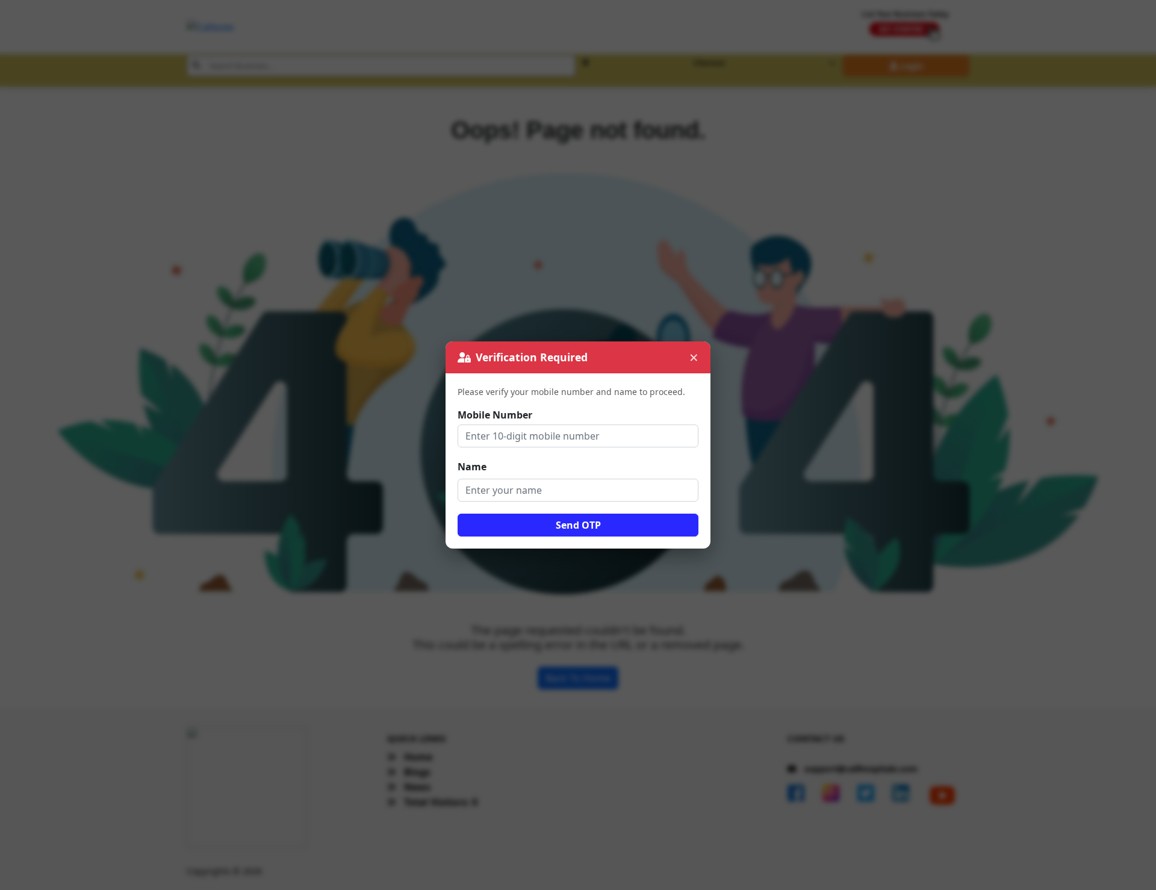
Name (472, 466)
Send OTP (578, 525)
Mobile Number (495, 415)
